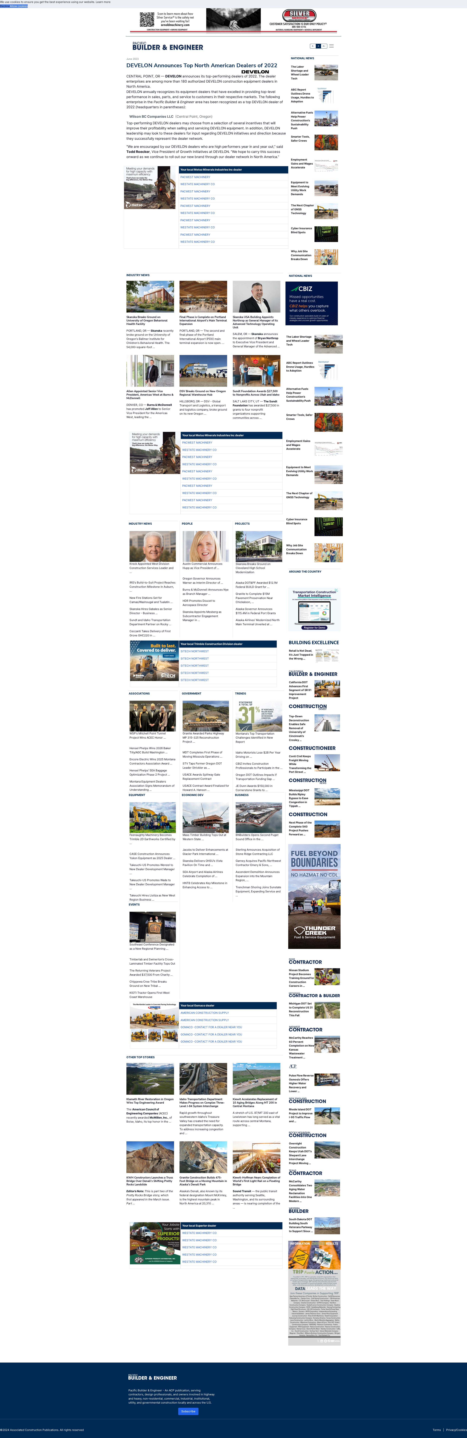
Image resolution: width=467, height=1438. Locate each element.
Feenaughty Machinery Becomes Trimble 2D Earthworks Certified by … (152, 839)
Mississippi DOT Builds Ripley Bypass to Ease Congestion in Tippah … (299, 798)
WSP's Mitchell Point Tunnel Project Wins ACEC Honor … (148, 735)
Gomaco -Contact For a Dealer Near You (211, 1027)
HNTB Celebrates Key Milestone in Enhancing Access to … (205, 885)
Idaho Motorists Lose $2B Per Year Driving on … (258, 754)
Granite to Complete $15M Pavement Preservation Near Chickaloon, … (254, 598)
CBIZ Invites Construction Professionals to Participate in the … (259, 766)
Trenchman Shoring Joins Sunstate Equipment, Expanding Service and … (258, 891)
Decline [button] (5, 6)
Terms (437, 1430)
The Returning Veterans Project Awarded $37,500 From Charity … (151, 972)
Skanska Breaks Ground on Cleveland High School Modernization (253, 568)
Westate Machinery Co (197, 184)
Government (191, 693)
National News (302, 58)
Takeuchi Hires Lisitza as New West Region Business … (152, 897)
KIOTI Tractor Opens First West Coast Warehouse (149, 995)
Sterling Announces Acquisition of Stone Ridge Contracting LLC (258, 852)
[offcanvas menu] (331, 45)
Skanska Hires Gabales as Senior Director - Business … (151, 611)
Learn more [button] (103, 2)
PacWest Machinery (195, 177)
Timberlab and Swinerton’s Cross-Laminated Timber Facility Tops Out (152, 961)
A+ (324, 46)
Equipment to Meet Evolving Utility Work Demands (299, 471)
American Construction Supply (205, 1012)
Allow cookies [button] (19, 6)
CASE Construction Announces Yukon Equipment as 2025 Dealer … (152, 856)
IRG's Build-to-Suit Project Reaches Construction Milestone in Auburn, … (152, 586)
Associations (139, 693)
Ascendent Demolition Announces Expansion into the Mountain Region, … (258, 876)
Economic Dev (192, 795)
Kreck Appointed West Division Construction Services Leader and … (151, 568)
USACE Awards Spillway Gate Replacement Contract (201, 777)
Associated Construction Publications (34, 1430)
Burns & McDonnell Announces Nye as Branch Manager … (206, 592)
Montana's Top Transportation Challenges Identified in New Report (255, 738)
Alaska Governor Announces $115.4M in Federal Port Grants (256, 611)
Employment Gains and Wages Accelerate (302, 163)
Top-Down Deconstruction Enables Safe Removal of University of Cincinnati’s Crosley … (299, 728)
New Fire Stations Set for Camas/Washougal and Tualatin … (151, 600)
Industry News (138, 275)
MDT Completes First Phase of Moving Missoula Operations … (202, 754)
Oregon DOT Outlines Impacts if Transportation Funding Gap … (256, 777)
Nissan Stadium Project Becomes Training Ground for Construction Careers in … (301, 978)
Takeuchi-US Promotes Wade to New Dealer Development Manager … (152, 884)
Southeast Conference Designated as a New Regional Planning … (152, 947)
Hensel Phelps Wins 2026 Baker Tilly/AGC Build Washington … (150, 750)
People (187, 523)
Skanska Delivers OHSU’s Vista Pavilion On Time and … (202, 863)
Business (242, 795)
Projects (242, 523)
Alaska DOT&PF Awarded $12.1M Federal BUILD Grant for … (256, 585)
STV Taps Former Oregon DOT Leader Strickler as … (202, 765)
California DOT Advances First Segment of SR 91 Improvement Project (300, 690)
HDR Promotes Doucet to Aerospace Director (199, 603)
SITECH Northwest (195, 651)
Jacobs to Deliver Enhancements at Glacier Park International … (205, 852)
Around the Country (305, 571)
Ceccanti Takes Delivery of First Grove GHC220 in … (150, 633)
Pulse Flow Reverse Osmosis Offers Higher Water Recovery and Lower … (301, 1083)
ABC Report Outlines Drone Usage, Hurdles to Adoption (300, 366)
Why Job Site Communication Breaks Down (301, 255)
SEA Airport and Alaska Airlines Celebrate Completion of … (203, 874)
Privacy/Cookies (456, 1430)
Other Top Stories (140, 1057)
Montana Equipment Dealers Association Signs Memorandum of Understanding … (152, 785)
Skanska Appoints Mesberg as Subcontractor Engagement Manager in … (202, 616)
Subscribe (188, 1411)
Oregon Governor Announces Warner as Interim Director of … (203, 580)
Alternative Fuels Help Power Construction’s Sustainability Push (302, 120)
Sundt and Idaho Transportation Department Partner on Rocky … (150, 622)
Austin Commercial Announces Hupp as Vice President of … (202, 566)
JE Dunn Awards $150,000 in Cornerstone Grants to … (254, 788)
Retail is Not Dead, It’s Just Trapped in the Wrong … (301, 654)
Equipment (137, 795)
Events (134, 904)
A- (313, 46)
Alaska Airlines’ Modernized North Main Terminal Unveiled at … (258, 622)
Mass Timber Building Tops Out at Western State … (204, 837)
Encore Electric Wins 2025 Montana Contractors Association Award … (152, 761)
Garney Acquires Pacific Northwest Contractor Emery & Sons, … (258, 863)
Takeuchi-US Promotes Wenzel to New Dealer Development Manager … (152, 869)
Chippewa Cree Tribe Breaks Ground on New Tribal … (148, 984)
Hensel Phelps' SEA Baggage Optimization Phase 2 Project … (150, 772)
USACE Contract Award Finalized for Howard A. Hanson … (206, 788)
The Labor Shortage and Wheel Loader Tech (299, 340)
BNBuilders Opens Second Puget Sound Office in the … (257, 837)
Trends (240, 693)
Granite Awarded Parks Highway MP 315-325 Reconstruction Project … (203, 737)
